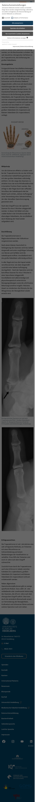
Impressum (16, 46)
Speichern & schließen (17, 28)
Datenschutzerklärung (26, 46)
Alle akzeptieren (17, 23)
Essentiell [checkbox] (7, 18)
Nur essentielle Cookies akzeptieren (18, 34)
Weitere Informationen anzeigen (16, 38)
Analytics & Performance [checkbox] (21, 18)
